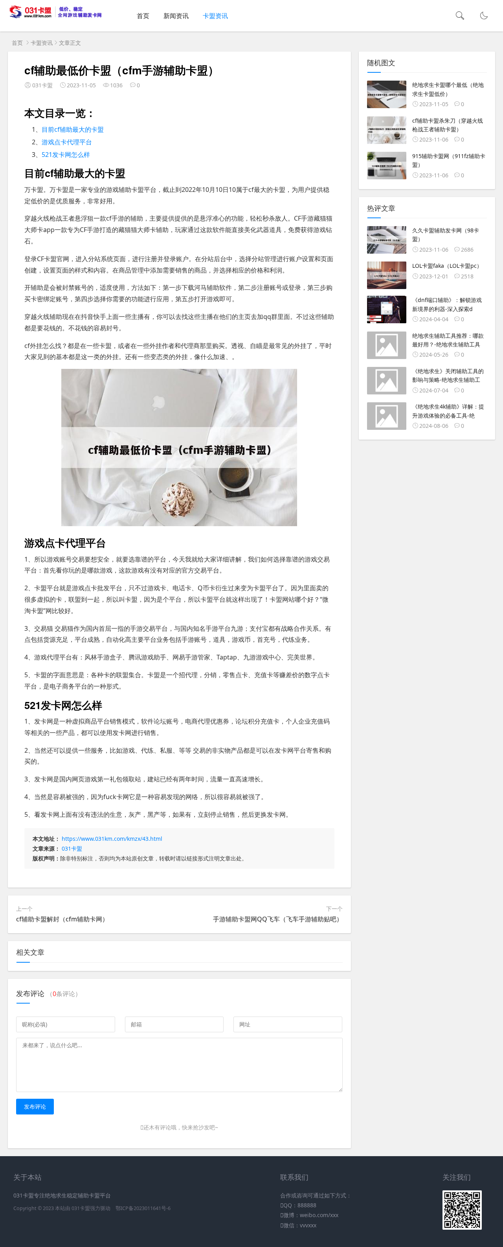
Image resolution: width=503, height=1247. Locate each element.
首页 (143, 15)
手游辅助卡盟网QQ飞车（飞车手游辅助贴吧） (278, 919)
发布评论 (35, 1106)
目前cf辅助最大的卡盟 (73, 129)
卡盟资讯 (215, 15)
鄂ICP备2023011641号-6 (143, 1208)
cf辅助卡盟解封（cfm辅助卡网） (62, 919)
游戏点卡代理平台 (67, 142)
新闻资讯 (176, 15)
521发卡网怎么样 (66, 154)
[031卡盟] (55, 16)
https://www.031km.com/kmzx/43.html (112, 838)
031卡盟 (72, 848)
